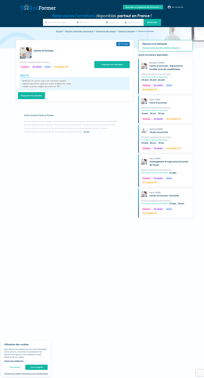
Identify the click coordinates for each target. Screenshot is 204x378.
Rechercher (152, 22)
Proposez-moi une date (112, 64)
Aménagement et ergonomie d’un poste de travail (168, 163)
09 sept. (173, 203)
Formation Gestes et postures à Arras (37, 128)
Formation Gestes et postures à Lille (64, 128)
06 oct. (153, 113)
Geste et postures (158, 102)
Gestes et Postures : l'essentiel (164, 195)
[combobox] (60, 22)
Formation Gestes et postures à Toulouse (92, 128)
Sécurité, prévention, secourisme (79, 31)
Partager (124, 44)
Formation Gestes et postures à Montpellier (101, 121)
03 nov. (161, 113)
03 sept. (145, 143)
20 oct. (153, 143)
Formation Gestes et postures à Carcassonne (69, 121)
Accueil (59, 31)
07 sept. (173, 173)
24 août (145, 80)
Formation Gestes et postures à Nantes (68, 125)
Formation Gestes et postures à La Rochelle (67, 132)
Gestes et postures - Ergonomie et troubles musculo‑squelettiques (166, 67)
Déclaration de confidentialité (35, 373)
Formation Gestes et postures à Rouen (37, 132)
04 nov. (181, 203)
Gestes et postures (126, 31)
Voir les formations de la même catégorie (160, 48)
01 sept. (145, 113)
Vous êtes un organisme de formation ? (143, 7)
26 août (161, 80)
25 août (153, 80)
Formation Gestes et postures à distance (38, 125)
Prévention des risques (106, 31)
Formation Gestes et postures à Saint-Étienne (99, 125)
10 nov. (161, 143)
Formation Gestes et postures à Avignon (38, 121)
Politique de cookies (12, 373)
